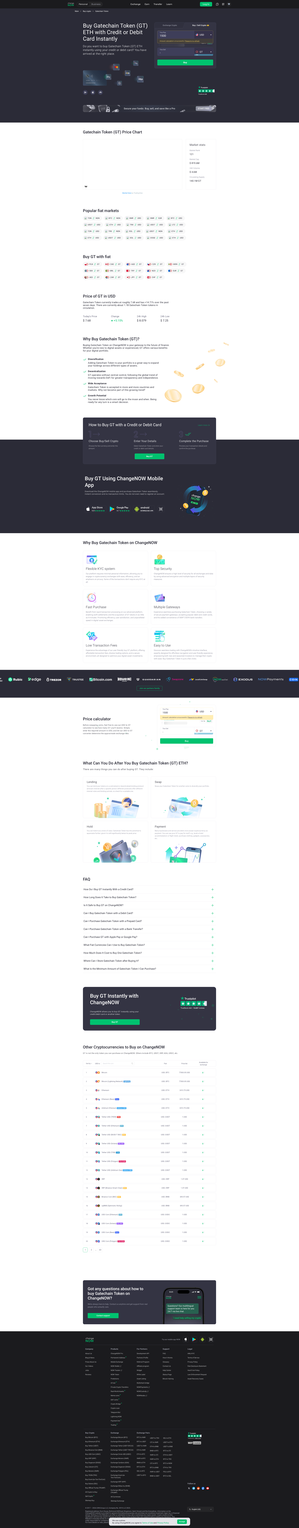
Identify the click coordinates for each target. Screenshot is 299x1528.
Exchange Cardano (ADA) (120, 1463)
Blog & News (89, 1358)
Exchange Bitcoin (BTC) (119, 1437)
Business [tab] (96, 4)
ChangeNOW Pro (117, 1353)
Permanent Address (118, 1358)
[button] (203, 35)
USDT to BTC (141, 1475)
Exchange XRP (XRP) (118, 1482)
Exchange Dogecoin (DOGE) (121, 1467)
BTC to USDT (141, 1441)
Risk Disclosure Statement (197, 1366)
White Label (141, 1374)
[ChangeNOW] (71, 4)
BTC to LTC (167, 1451)
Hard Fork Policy (193, 1370)
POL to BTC (167, 1472)
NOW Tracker (115, 1370)
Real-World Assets (117, 1391)
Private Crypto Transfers (119, 1387)
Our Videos (89, 1366)
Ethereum (105, 1090)
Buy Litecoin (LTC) (91, 1467)
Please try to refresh (192, 41)
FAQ (164, 1353)
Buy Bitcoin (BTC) (91, 1437)
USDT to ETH (167, 1442)
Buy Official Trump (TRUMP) (95, 1488)
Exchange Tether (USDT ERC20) (122, 1446)
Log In (206, 4)
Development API (143, 1353)
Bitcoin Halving (168, 1379)
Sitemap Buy (89, 1500)
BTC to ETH (141, 1467)
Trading (113, 1425)
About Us (88, 1353)
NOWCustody (142, 1391)
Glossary (166, 1362)
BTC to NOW (167, 1463)
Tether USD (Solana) (113, 1143)
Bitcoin (104, 1073)
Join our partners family (149, 688)
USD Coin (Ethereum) (112, 1215)
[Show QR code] (160, 509)
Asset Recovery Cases (195, 1379)
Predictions (115, 1379)
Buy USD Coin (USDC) (93, 1454)
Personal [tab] (83, 4)
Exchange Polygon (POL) (119, 1471)
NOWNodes (141, 1395)
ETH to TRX (167, 1467)
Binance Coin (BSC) (111, 1197)
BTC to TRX (167, 1459)
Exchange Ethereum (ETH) (120, 1441)
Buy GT (149, 456)
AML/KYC (191, 1353)
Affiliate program (143, 1366)
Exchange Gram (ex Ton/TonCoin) (118, 1476)
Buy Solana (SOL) (91, 1484)
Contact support (103, 1315)
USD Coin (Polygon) (113, 1241)
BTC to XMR (141, 1437)
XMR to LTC (154, 1455)
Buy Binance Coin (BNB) (94, 1450)
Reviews (88, 1374)
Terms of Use (147, 1523)
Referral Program (143, 1362)
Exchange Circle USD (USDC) (121, 1454)
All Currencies (116, 1497)
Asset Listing (141, 1379)
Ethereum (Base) (110, 1099)
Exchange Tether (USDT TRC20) (122, 1450)
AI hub (113, 1383)
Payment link (115, 1421)
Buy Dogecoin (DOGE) (93, 1463)
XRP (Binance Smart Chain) (114, 1188)
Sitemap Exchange (117, 1501)
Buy (185, 62)
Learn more (203, 425)
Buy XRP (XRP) (90, 1458)
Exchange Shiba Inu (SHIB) (120, 1486)
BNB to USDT (154, 1476)
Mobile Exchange (117, 1362)
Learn (169, 4)
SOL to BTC (141, 1471)
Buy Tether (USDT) (91, 1446)
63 (100, 1250)
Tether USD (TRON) (111, 1117)
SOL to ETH (167, 1438)
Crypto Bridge (116, 1404)
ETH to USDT (167, 1455)
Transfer (158, 4)
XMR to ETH (154, 1459)
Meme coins (115, 1395)
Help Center (167, 1370)
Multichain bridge (143, 1383)
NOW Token (115, 1374)
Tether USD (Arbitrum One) (117, 1170)
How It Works (168, 1358)
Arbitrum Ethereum (114, 1108)
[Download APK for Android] (144, 509)
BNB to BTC (154, 1451)
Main (77, 11)
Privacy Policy (193, 1362)
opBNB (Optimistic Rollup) (112, 1206)
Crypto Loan (115, 1408)
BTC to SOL (167, 1476)
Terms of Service (193, 1358)
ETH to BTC (141, 1454)
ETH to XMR (141, 1450)
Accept (182, 1522)
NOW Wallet (115, 1366)
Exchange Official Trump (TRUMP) (119, 1491)
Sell (202, 721)
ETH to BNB (154, 1446)
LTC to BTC (154, 1463)
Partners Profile (142, 1358)
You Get (163, 49)
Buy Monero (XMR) (92, 1471)
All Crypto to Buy (91, 1492)
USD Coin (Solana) (112, 1223)
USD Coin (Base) (110, 1232)
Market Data (132, 193)
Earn (147, 4)
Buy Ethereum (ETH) (92, 1441)
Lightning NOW (116, 1416)
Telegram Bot (115, 1412)
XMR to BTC (141, 1458)
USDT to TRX (154, 1438)
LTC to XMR (154, 1442)
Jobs (87, 1370)
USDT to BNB (168, 1446)
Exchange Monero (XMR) (120, 1458)
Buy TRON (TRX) (91, 1475)
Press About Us (90, 1362)
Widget (139, 1370)
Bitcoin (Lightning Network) (116, 1081)
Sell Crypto (89, 1496)
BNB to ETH (141, 1463)
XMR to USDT (155, 1472)
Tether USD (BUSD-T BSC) (113, 1135)
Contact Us (167, 1366)
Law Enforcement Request (197, 1374)
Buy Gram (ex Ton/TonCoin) (95, 1479)
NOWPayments (142, 1387)
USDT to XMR (141, 1446)
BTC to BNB (154, 1467)
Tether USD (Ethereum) (112, 1126)
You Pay (163, 32)
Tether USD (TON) (110, 1152)
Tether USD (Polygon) (113, 1161)
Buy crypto (87, 11)
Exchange (136, 4)
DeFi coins (114, 1400)
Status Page (167, 1374)
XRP (103, 1179)
